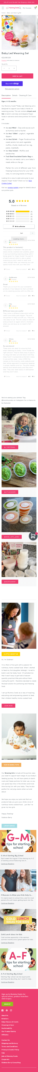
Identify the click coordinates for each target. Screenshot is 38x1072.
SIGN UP (7, 1004)
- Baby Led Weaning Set (13, 13)
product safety (13, 187)
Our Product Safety (9, 1031)
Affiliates (5, 1035)
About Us (5, 1015)
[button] (3, 8)
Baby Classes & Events (10, 1022)
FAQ (3, 1053)
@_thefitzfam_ (10, 447)
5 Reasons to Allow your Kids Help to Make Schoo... (16, 895)
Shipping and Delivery (10, 1043)
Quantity (5, 64)
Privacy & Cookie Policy (10, 1050)
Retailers (5, 1018)
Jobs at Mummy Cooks (10, 1056)
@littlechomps (10, 492)
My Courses (27, 8)
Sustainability (7, 1028)
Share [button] (8, 269)
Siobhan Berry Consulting (11, 1062)
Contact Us (6, 1040)
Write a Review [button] (20, 226)
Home (3, 13)
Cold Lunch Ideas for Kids (11, 934)
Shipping (4, 60)
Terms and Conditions (10, 1046)
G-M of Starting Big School (12, 856)
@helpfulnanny (10, 582)
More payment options (12, 89)
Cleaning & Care (8, 1025)
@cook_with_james (11, 537)
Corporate (5, 1059)
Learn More (8, 706)
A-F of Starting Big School (11, 974)
